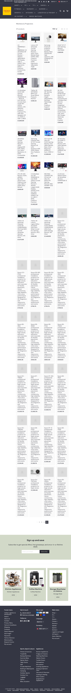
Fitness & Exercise (26, 652)
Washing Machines (42, 656)
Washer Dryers (40, 658)
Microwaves (39, 664)
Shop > (18, 5)
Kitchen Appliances (42, 652)
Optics (22, 679)
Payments (7, 636)
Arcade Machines (25, 666)
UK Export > (20, 16)
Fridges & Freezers (42, 654)
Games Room (24, 660)
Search (6, 616)
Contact (6, 621)
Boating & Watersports (27, 669)
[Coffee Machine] (35, 578)
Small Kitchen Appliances (40, 679)
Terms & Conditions (10, 625)
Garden (42, 9)
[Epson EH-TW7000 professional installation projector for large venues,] (36, 479)
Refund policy (8, 640)
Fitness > (19, 9)
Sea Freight (7, 633)
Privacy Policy (8, 623)
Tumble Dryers (40, 660)
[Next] (46, 522)
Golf (21, 664)
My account (8, 644)
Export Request (9, 631)
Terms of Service (9, 638)
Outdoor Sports (25, 673)
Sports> (18, 13)
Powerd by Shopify (58, 690)
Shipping (7, 627)
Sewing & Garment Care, (42, 669)
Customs (7, 629)
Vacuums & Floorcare (42, 672)
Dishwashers (40, 662)
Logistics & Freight (47, 13)
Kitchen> (30, 13)
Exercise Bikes (24, 658)
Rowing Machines (25, 656)
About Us (7, 619)
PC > (27, 5)
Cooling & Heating (41, 674)
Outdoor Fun (24, 675)
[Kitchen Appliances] (13, 578)
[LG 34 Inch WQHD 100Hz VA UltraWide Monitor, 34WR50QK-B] (62, 172)
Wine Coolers (40, 677)
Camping (23, 671)
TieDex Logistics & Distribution (10, 613)
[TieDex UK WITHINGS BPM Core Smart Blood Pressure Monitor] (36, 90)
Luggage (22, 677)
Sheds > (44, 5)
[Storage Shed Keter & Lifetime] (57, 578)
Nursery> (31, 9)
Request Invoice (9, 642)
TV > (35, 5)
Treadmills (23, 654)
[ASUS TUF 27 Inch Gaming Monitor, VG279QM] (62, 43)
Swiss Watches (35, 16)
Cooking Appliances (42, 666)
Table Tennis (24, 662)
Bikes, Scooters (24, 681)
